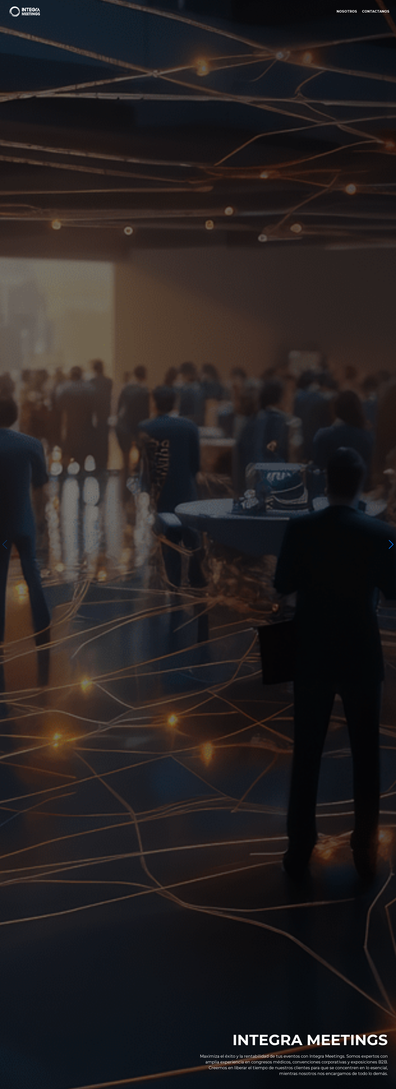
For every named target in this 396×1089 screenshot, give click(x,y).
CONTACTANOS (375, 11)
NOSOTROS (347, 11)
